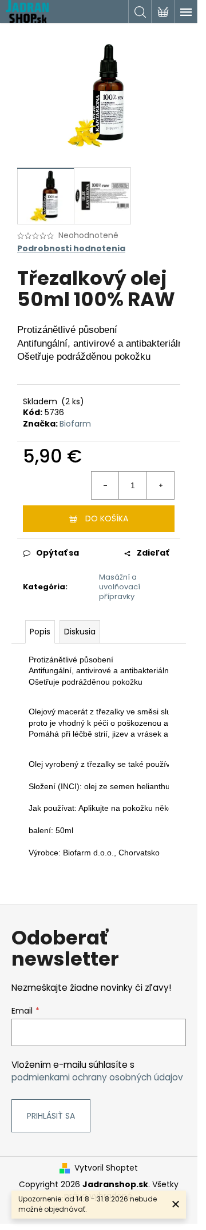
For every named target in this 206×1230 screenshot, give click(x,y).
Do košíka (106, 518)
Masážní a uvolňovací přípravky (119, 587)
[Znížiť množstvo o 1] (105, 485)
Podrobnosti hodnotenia (71, 248)
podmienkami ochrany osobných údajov (97, 1077)
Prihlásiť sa (51, 1116)
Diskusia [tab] (80, 631)
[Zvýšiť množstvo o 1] (160, 485)
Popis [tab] (40, 631)
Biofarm (75, 423)
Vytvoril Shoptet (106, 1168)
